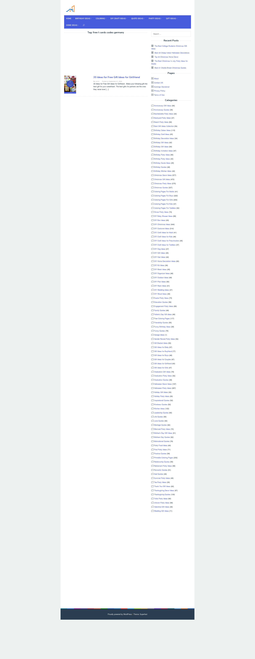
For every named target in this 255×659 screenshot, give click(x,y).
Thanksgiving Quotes (162, 494)
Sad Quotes (158, 474)
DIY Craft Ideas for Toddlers (165, 245)
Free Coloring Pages (162, 318)
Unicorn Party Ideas (161, 502)
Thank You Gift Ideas (162, 486)
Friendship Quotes (161, 322)
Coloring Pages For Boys (163, 195)
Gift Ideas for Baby (161, 347)
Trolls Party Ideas (161, 498)
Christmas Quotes (161, 187)
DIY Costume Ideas (161, 228)
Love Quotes (159, 420)
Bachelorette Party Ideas (163, 113)
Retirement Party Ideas (163, 466)
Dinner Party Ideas (161, 212)
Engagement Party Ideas (163, 306)
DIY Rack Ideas (160, 285)
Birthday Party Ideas (162, 154)
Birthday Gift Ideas (161, 142)
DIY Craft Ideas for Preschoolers (166, 240)
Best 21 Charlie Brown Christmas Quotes (170, 67)
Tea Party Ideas (160, 482)
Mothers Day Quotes (162, 437)
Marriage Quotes (160, 425)
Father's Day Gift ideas (163, 314)
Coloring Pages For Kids (163, 204)
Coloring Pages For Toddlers (165, 208)
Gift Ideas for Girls (161, 367)
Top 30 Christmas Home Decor (166, 57)
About (156, 78)
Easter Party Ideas (161, 298)
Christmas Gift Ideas (162, 179)
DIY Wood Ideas (160, 294)
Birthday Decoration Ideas (164, 138)
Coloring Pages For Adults (164, 191)
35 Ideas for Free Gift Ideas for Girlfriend (116, 77)
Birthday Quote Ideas (162, 163)
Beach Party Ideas (161, 122)
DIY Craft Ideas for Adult (163, 232)
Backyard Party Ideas (162, 118)
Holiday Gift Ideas (161, 392)
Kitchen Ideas (159, 408)
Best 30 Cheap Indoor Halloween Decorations (172, 52)
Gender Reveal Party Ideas (164, 339)
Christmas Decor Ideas (163, 175)
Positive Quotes (160, 453)
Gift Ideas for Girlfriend (163, 363)
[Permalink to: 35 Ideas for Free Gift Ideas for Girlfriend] (70, 84)
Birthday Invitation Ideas (163, 150)
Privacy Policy (159, 90)
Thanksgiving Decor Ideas (164, 490)
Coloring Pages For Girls (163, 199)
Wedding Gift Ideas (161, 511)
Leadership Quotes (161, 412)
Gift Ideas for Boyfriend (163, 351)
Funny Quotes (159, 331)
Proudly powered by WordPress (120, 614)
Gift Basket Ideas (161, 343)
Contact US (158, 82)
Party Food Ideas (160, 445)
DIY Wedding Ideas (161, 290)
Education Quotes (161, 302)
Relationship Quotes (162, 461)
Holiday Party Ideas (161, 396)
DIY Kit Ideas (159, 265)
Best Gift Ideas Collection (164, 126)
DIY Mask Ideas (160, 269)
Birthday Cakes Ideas (162, 130)
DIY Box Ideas (159, 220)
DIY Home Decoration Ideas (165, 261)
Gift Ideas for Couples (162, 359)
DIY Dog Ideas (159, 249)
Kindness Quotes (160, 404)
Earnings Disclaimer (161, 86)
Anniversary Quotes (161, 109)
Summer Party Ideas (162, 478)
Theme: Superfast (140, 614)
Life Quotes (158, 416)
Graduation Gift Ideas (162, 371)
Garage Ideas (159, 334)
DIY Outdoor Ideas (161, 277)
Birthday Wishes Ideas (162, 171)
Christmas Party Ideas (162, 183)
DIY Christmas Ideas (162, 224)
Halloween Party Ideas (162, 388)
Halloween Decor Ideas (163, 384)
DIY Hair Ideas (159, 257)
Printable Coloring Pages (163, 457)
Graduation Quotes (161, 380)
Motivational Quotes (161, 441)
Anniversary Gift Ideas (162, 105)
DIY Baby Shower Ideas (163, 216)
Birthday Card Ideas (161, 134)
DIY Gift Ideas (159, 253)
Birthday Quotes (160, 167)
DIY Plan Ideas (160, 281)
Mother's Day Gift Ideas (163, 433)
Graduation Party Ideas (163, 375)
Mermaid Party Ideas (162, 429)
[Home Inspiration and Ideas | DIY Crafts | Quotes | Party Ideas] (70, 8)
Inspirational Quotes (161, 400)
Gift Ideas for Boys (161, 355)
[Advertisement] (86, 55)
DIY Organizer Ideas (162, 273)
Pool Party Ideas (160, 449)
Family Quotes (159, 310)
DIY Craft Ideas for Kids (163, 236)
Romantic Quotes (160, 470)
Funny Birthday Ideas (162, 326)
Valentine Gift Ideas (161, 506)
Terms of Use (159, 95)
